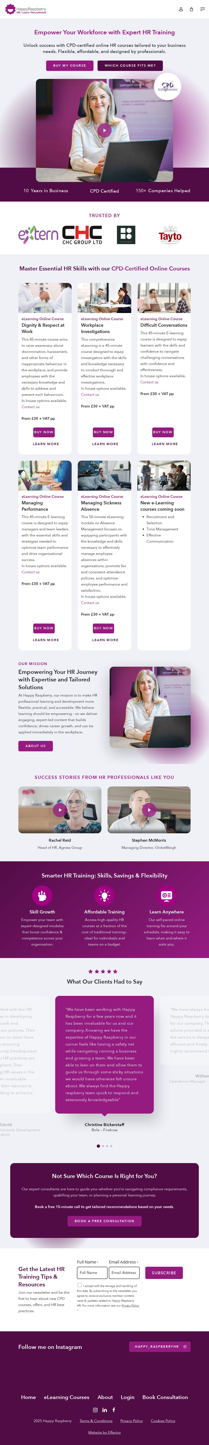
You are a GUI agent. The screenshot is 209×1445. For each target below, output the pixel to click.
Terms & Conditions (96, 1421)
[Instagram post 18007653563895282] (52, 1374)
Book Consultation (165, 1397)
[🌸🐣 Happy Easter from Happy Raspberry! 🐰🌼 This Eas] (121, 1374)
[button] (202, 9)
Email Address (123, 1262)
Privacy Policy (130, 1306)
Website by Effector (104, 1432)
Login (128, 1397)
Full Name (87, 1262)
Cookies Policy (163, 1421)
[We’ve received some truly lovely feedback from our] (87, 1374)
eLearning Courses (66, 1397)
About (105, 1397)
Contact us (31, 406)
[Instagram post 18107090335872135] (156, 1374)
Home (28, 1397)
